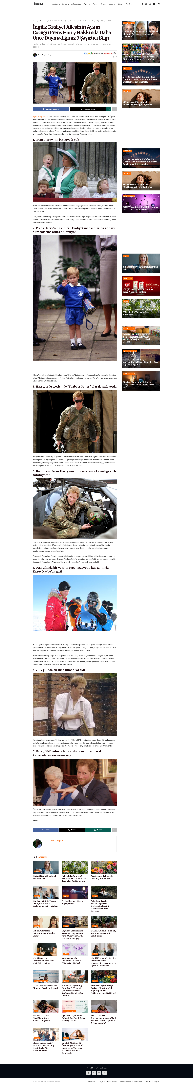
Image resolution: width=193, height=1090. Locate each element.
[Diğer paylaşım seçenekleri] (114, 109)
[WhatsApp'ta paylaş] (108, 109)
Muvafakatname (125, 1081)
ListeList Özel (76, 4)
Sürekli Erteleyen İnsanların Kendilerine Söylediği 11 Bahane (43, 960)
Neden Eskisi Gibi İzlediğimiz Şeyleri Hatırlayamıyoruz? (41, 1018)
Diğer (120, 4)
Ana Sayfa (56, 4)
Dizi (36, 1011)
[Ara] (159, 4)
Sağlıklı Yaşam (69, 1011)
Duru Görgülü (42, 55)
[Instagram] (150, 4)
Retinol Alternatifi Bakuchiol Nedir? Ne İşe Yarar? (44, 933)
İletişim (156, 1081)
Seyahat (112, 4)
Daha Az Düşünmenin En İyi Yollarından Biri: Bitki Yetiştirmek (103, 933)
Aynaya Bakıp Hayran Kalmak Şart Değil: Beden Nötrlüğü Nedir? (73, 1018)
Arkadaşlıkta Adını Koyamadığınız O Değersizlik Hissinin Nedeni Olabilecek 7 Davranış (100, 906)
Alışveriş (87, 4)
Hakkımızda (91, 1081)
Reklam (148, 1081)
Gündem (65, 4)
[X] (146, 4)
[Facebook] (142, 4)
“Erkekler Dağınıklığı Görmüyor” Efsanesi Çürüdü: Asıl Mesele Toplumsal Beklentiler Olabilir (72, 991)
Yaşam (95, 4)
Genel (66, 1038)
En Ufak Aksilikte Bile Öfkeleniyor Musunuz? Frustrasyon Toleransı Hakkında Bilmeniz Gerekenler (72, 1048)
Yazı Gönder (130, 4)
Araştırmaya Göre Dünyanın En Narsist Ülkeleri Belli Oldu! (71, 960)
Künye (101, 1081)
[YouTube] (154, 4)
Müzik (66, 896)
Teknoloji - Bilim (41, 981)
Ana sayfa (36, 21)
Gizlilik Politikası (111, 1081)
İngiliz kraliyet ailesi (40, 117)
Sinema (103, 4)
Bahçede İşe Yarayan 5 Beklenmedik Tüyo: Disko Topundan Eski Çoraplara (74, 878)
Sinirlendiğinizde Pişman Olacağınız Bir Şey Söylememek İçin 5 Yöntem (45, 903)
